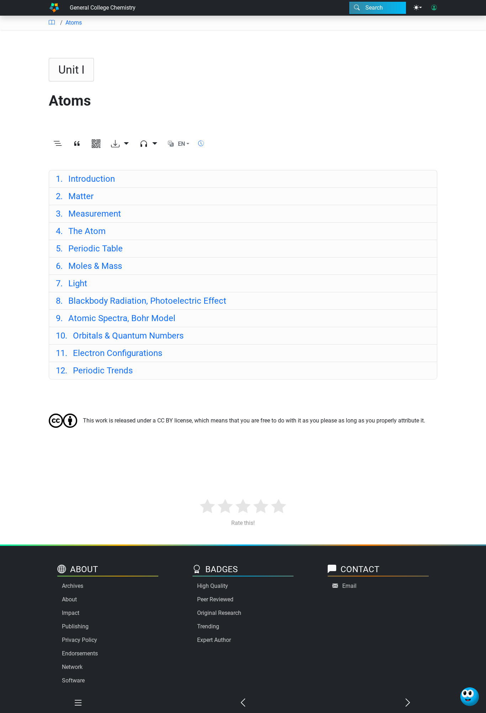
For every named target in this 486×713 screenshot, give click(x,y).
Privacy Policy (79, 640)
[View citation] (77, 144)
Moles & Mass (89, 266)
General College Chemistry (103, 7)
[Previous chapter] (242, 703)
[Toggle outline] (58, 144)
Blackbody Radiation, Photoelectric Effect (141, 301)
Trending (208, 626)
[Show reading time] (201, 143)
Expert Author (214, 640)
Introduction (85, 179)
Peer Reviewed (215, 599)
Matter (75, 196)
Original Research (219, 613)
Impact (70, 613)
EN (181, 143)
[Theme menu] (418, 8)
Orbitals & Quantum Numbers (120, 336)
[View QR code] (96, 144)
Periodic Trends (94, 371)
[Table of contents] (51, 22)
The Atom (81, 231)
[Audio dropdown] (148, 144)
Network (72, 667)
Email (349, 585)
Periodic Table (89, 249)
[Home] (54, 8)
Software (73, 680)
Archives (72, 585)
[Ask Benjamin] (469, 696)
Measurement (88, 214)
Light (71, 283)
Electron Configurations (109, 353)
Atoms (73, 22)
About (69, 599)
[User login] (434, 8)
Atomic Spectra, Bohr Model (115, 318)
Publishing (75, 626)
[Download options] (119, 144)
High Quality (212, 585)
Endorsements (80, 653)
